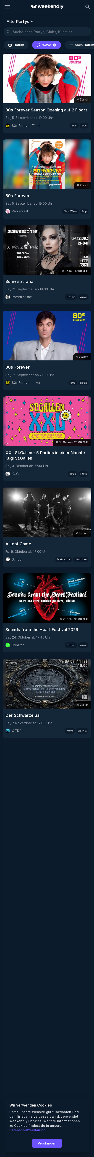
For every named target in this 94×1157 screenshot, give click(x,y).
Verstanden (47, 1143)
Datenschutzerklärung (27, 1130)
